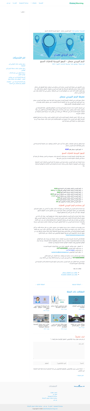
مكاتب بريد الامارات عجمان (69, 272)
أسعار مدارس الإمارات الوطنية (78, 307)
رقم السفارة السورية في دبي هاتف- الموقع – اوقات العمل (41, 307)
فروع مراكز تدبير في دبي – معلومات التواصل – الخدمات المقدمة (59, 325)
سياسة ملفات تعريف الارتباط (49, 398)
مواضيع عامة (74, 64)
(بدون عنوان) (54, 392)
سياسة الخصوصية (52, 396)
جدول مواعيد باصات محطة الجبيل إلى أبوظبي (15, 69)
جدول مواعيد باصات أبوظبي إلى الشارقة (17, 65)
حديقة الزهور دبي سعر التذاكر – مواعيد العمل (17, 74)
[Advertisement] (59, 20)
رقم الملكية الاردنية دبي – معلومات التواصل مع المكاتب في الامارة (16, 83)
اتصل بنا (55, 394)
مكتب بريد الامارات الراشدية (69, 274)
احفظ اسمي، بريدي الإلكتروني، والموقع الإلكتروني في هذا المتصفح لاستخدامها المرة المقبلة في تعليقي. (59, 370)
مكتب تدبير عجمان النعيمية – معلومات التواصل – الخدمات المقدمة (41, 325)
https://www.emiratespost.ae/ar (75, 235)
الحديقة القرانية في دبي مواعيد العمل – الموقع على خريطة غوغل (16, 78)
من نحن (55, 400)
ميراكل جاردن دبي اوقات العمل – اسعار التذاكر (78, 325)
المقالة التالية (40, 284)
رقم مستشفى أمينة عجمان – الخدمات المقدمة (59, 307)
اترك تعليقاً (82, 64)
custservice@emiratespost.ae (60, 252)
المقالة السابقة (77, 284)
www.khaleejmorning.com (50, 409)
